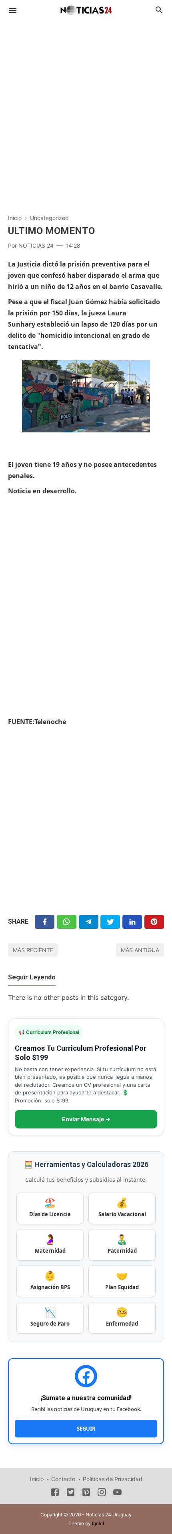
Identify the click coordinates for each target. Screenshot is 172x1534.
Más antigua (140, 950)
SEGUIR (86, 1428)
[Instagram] (102, 1493)
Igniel (98, 1523)
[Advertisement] (86, 112)
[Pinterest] (154, 922)
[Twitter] (66, 922)
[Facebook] (44, 922)
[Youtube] (117, 1493)
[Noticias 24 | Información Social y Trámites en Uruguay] (86, 9)
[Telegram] (88, 922)
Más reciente (33, 950)
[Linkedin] (132, 922)
